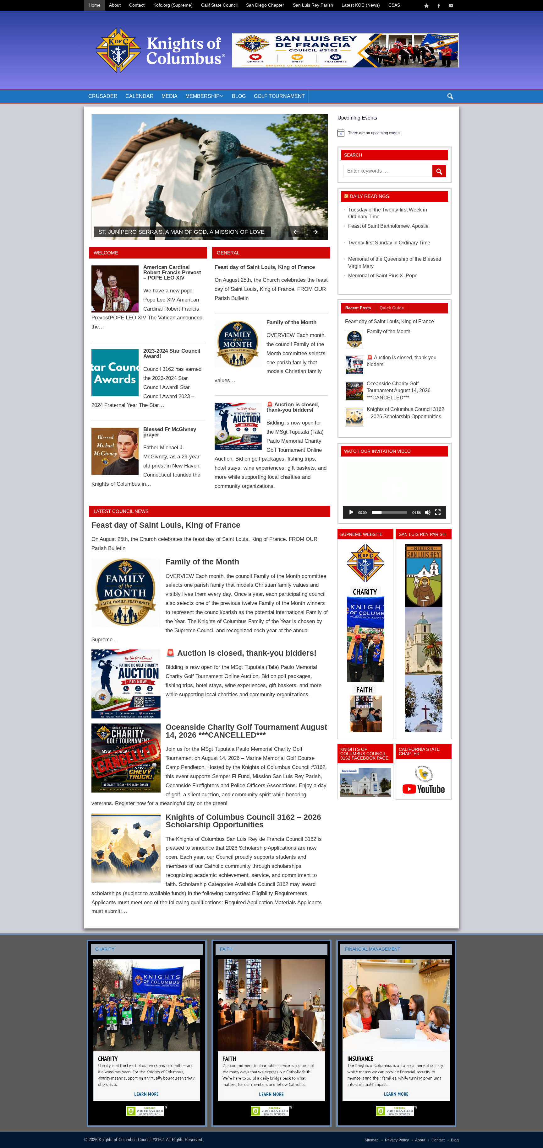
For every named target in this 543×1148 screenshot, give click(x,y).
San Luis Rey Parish (313, 5)
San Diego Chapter (265, 5)
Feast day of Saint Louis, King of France (265, 267)
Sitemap (372, 1140)
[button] (394, 489)
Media (170, 96)
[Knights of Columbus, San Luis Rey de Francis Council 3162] (365, 638)
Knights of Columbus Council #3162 (131, 1139)
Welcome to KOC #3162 (133, 231)
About (115, 5)
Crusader (103, 96)
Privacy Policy (397, 1140)
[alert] (394, 132)
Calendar (139, 96)
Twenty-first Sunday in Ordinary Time (389, 242)
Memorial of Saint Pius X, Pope (383, 275)
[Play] (351, 512)
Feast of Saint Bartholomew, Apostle (388, 226)
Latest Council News (121, 511)
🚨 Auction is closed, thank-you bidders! (292, 407)
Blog (239, 96)
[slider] (389, 512)
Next (315, 231)
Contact (137, 5)
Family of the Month (291, 322)
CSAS (394, 5)
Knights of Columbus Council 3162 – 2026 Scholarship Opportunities (243, 821)
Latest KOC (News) (361, 5)
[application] (394, 490)
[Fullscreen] (438, 512)
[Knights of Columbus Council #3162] (158, 18)
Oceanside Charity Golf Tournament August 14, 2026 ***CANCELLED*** (246, 731)
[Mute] (428, 512)
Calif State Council (219, 5)
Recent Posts (358, 308)
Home (95, 5)
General (228, 252)
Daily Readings (369, 196)
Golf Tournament (279, 96)
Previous (296, 231)
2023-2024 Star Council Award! (171, 353)
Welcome (106, 252)
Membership (202, 96)
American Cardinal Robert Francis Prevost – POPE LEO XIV (172, 272)
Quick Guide (392, 308)
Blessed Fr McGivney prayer (169, 432)
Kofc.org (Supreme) (173, 5)
